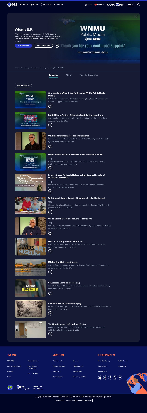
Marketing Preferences (84, 400)
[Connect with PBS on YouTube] (120, 378)
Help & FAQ (102, 372)
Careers (76, 361)
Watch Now (24, 45)
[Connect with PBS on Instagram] (100, 378)
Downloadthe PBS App (38, 387)
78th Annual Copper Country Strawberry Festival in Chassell (76, 198)
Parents (10, 372)
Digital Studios (33, 361)
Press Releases (58, 377)
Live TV (25, 4)
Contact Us (122, 366)
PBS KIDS (10, 361)
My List (60, 4)
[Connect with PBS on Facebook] (110, 378)
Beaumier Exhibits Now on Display (64, 303)
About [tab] (68, 75)
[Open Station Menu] (114, 4)
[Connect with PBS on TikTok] (105, 378)
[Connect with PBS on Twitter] (115, 378)
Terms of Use (70, 400)
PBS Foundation (58, 361)
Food (9, 377)
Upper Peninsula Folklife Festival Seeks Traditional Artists (75, 154)
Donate (100, 4)
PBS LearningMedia (14, 366)
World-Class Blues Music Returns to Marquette (70, 219)
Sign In (130, 4)
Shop (90, 4)
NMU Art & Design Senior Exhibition (65, 241)
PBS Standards (78, 366)
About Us (56, 372)
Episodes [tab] (53, 75)
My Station (47, 4)
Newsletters (102, 366)
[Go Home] (135, 16)
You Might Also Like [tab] (89, 75)
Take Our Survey (104, 361)
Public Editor (123, 361)
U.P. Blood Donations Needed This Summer (68, 136)
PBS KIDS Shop (33, 374)
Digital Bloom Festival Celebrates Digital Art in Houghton (75, 115)
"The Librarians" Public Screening (64, 283)
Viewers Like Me (59, 366)
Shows (35, 4)
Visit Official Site (43, 45)
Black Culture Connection (32, 367)
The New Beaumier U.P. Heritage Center (67, 324)
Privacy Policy (59, 400)
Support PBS (77, 372)
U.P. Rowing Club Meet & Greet (63, 262)
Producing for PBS (79, 377)
